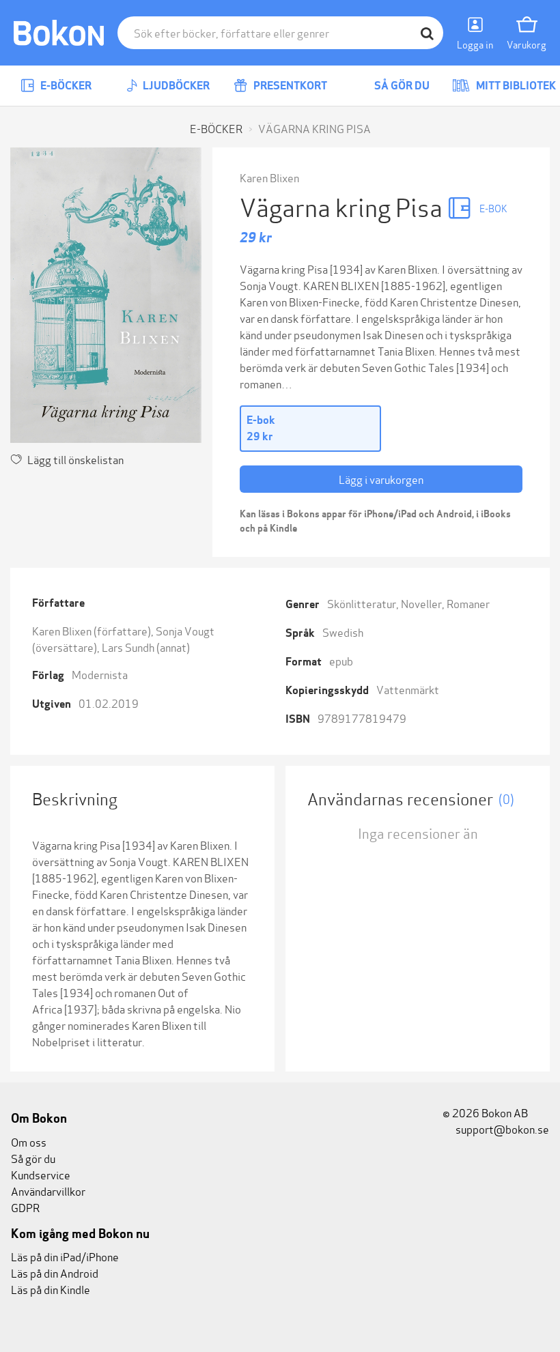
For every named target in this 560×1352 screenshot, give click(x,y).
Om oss (28, 1141)
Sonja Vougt (185, 630)
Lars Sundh (128, 647)
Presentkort (289, 85)
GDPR (25, 1207)
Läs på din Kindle (50, 1289)
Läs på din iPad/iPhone (65, 1256)
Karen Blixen (269, 177)
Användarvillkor (48, 1190)
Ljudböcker (175, 85)
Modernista (100, 674)
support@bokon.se (501, 1128)
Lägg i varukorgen (381, 479)
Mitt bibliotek (515, 85)
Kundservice (40, 1174)
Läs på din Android (54, 1272)
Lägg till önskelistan (75, 459)
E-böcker (65, 85)
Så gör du (401, 85)
